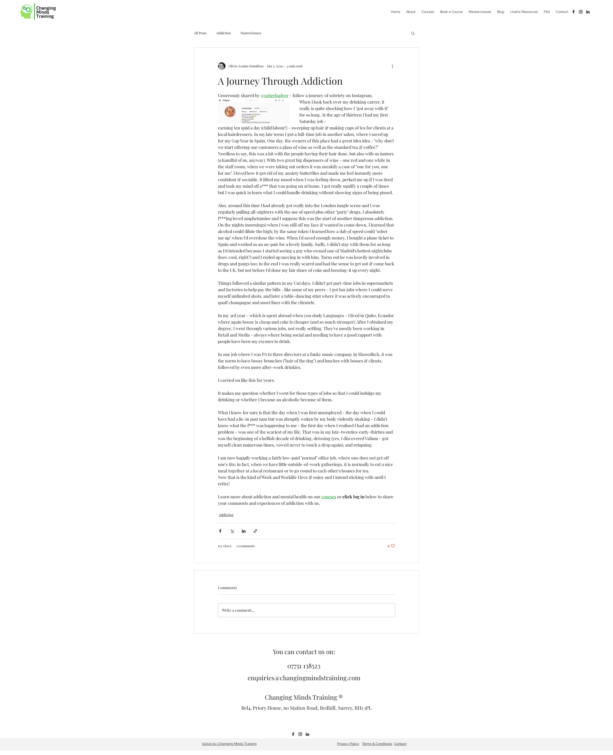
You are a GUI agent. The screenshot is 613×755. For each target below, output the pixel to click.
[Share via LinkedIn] (243, 531)
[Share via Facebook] (220, 531)
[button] (413, 33)
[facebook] (573, 11)
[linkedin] (587, 11)
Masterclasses (250, 33)
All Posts (200, 33)
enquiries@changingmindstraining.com (304, 678)
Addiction (223, 33)
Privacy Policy (348, 744)
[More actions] (392, 66)
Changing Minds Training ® (304, 697)
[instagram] (580, 11)
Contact (400, 744)
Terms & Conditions (377, 744)
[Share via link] (255, 531)
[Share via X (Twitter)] (232, 531)
